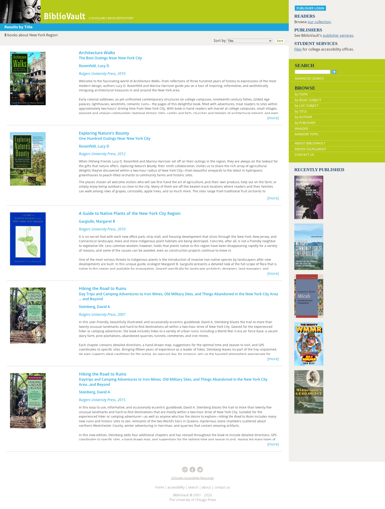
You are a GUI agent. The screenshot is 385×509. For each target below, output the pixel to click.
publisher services (338, 35)
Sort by (248, 40)
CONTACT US (304, 154)
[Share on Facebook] (193, 469)
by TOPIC (301, 94)
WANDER (301, 128)
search (193, 487)
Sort (280, 41)
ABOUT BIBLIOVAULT (310, 143)
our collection (319, 21)
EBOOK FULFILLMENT (310, 149)
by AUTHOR (303, 117)
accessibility (176, 487)
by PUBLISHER (305, 123)
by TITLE (301, 111)
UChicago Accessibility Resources (192, 478)
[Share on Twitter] (200, 469)
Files (298, 49)
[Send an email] (185, 469)
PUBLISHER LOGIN (310, 8)
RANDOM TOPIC (307, 134)
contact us (222, 487)
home (159, 487)
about (206, 487)
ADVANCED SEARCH (309, 78)
